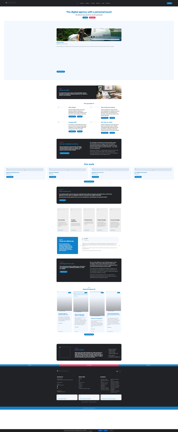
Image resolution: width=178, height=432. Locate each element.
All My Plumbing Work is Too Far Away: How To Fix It (113, 314)
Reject (106, 430)
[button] (80, 245)
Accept (100, 430)
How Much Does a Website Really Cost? (63, 314)
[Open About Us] (100, 3)
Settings (111, 430)
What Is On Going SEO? (96, 318)
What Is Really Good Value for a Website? (79, 315)
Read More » (60, 323)
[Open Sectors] (89, 3)
